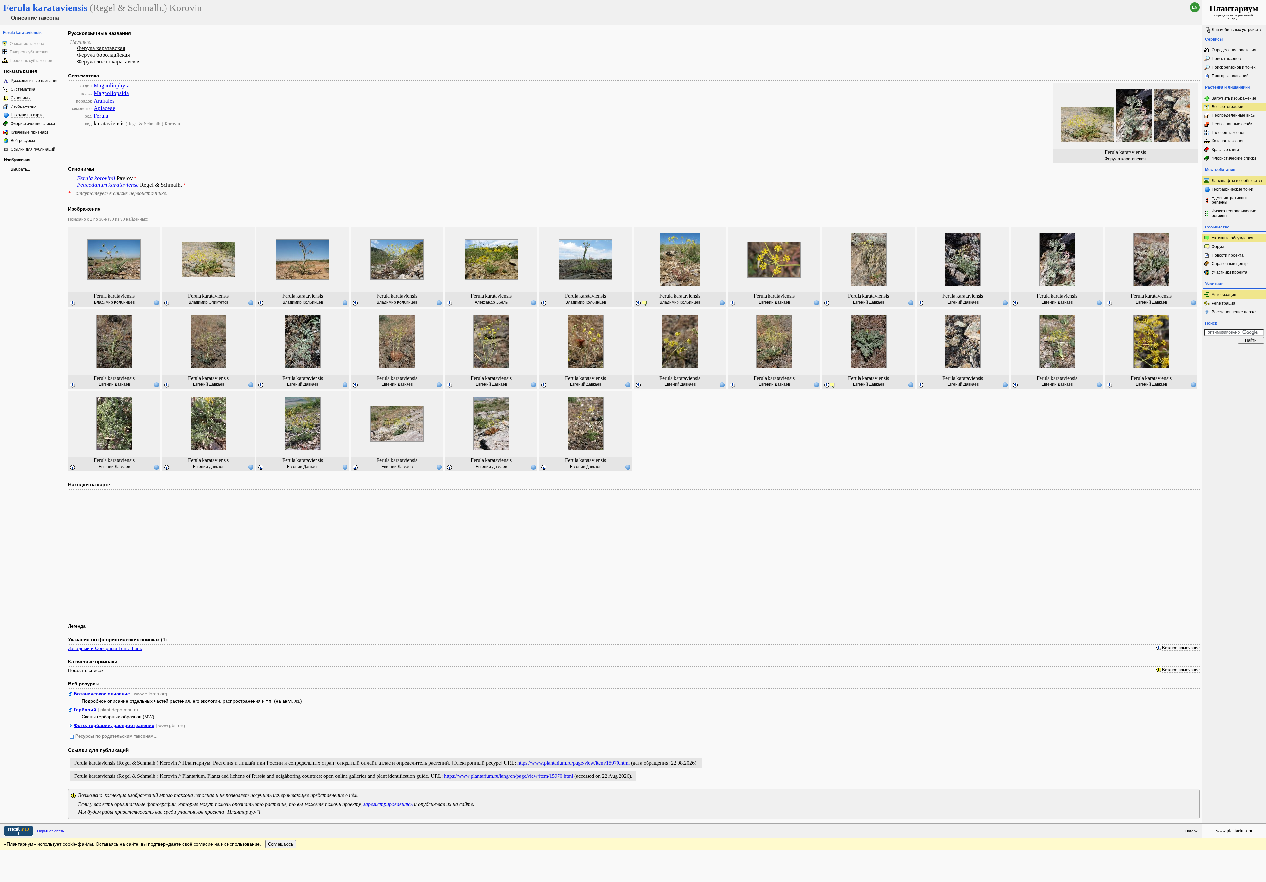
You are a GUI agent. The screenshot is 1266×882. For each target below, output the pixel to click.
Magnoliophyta (112, 85)
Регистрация (1223, 303)
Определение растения (1234, 50)
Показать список (85, 670)
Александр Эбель (491, 302)
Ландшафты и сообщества (1237, 180)
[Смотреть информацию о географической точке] (156, 302)
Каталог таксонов (1228, 141)
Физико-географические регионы (1234, 213)
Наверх (1191, 831)
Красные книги (1225, 149)
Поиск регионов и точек (1233, 67)
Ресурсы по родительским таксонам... (116, 736)
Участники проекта (1229, 272)
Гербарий (85, 709)
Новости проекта (1228, 255)
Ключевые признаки (29, 132)
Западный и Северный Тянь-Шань (105, 648)
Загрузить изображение (1234, 98)
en (1195, 7)
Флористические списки (33, 123)
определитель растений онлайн (1233, 12)
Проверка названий (1230, 76)
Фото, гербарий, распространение (114, 725)
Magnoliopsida (111, 93)
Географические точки (1232, 189)
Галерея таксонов (1228, 132)
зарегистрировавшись (388, 804)
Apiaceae (104, 108)
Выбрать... (20, 169)
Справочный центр (1230, 263)
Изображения (24, 106)
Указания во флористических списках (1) (117, 639)
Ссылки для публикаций (33, 149)
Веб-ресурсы (23, 140)
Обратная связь (50, 831)
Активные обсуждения (1232, 238)
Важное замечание (1181, 648)
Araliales (104, 101)
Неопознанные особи (1232, 124)
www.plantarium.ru (1234, 830)
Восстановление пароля (1235, 312)
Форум (1218, 246)
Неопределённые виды (1234, 115)
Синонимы (21, 98)
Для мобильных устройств (1236, 29)
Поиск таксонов (1226, 58)
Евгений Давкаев (774, 302)
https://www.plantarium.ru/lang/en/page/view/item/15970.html (508, 776)
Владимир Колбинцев (114, 302)
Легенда (77, 626)
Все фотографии (1227, 107)
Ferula (101, 116)
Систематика (23, 89)
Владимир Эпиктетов (208, 302)
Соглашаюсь (280, 844)
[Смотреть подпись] (72, 303)
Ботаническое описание (102, 693)
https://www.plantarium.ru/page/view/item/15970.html (573, 763)
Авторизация (1224, 294)
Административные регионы (1230, 200)
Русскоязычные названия (35, 80)
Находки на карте (27, 115)
